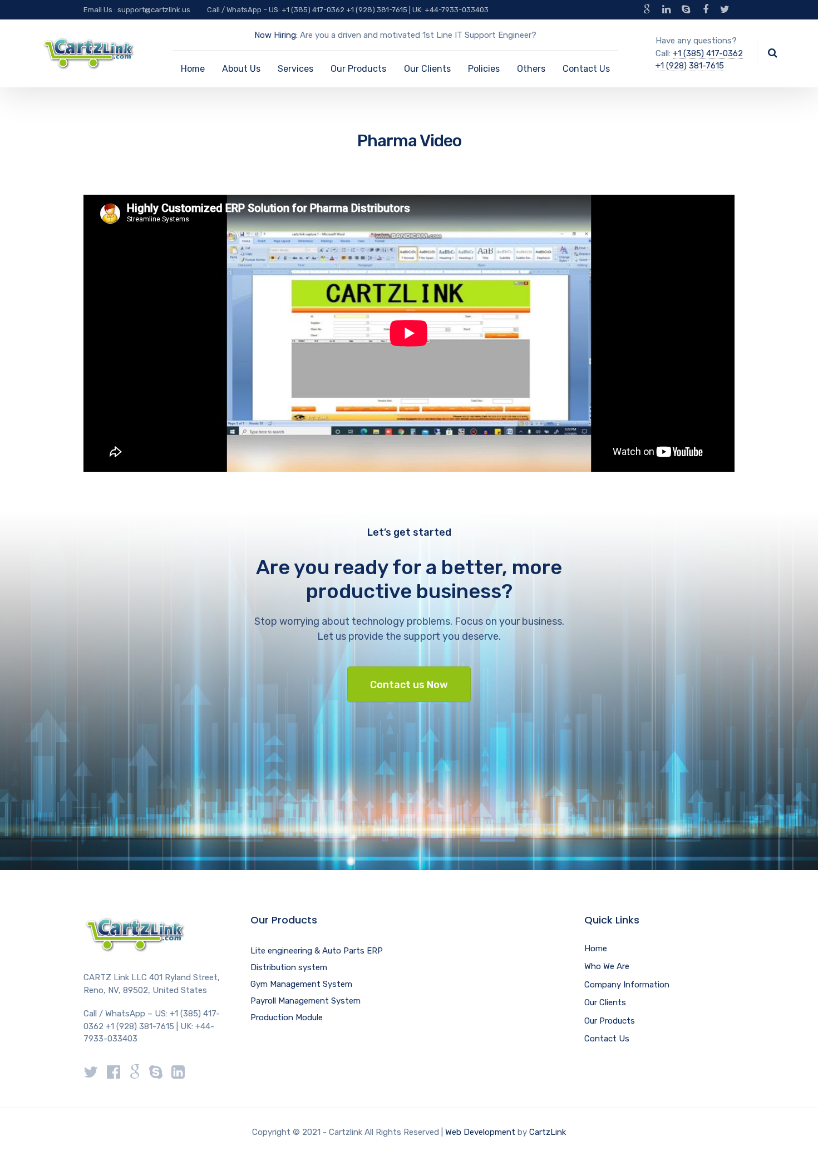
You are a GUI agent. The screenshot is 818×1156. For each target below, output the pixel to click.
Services (295, 68)
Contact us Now (409, 685)
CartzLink (547, 1132)
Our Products (358, 68)
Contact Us (586, 68)
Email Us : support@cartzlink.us (136, 10)
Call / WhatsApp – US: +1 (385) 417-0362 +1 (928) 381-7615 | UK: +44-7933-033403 (348, 10)
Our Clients (427, 68)
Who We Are (606, 966)
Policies (484, 68)
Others (531, 68)
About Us (241, 68)
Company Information (626, 985)
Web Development (480, 1132)
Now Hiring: (276, 35)
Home (193, 68)
